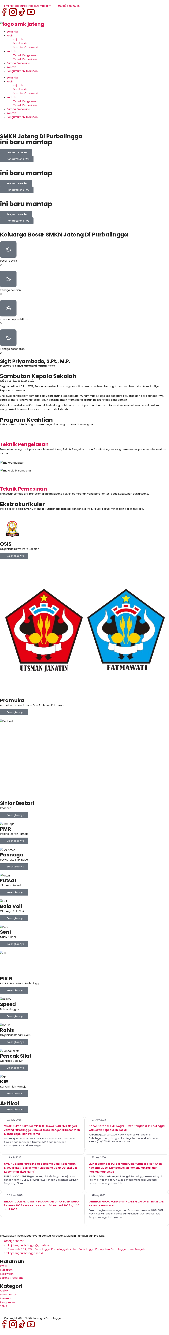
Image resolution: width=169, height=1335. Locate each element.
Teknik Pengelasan (25, 55)
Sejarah (18, 39)
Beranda (12, 32)
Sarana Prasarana (18, 63)
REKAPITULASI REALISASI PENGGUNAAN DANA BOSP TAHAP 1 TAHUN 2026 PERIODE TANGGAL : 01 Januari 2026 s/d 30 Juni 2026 (42, 1205)
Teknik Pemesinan (25, 59)
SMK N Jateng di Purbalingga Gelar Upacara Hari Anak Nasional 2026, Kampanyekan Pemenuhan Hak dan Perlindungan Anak (125, 1168)
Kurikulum (13, 51)
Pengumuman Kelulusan (22, 71)
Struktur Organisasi (25, 47)
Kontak (11, 67)
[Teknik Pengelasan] (4, 436)
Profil (10, 35)
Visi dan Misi (20, 43)
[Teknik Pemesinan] (4, 481)
